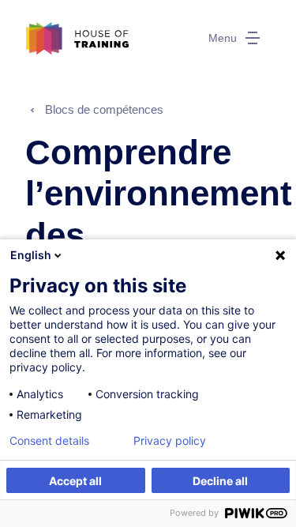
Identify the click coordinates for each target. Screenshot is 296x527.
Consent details (49, 441)
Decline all (220, 480)
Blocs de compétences (104, 109)
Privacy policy (169, 441)
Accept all (75, 480)
